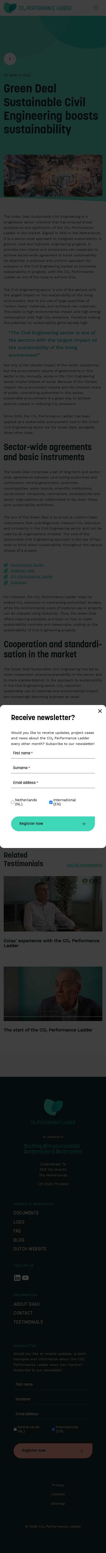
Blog (19, 1240)
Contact (23, 1313)
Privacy (58, 1485)
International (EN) (67, 1429)
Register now (33, 1451)
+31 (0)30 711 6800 (53, 1184)
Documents (26, 1213)
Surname (24, 1399)
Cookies (58, 1494)
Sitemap (58, 1503)
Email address (28, 1414)
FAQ (17, 1231)
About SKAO (27, 1304)
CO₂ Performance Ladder (32, 576)
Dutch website (30, 1249)
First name (25, 1385)
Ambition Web (23, 570)
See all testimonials (84, 865)
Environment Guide (27, 565)
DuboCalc (19, 582)
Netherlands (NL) (29, 1429)
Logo (19, 1222)
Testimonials (28, 1322)
